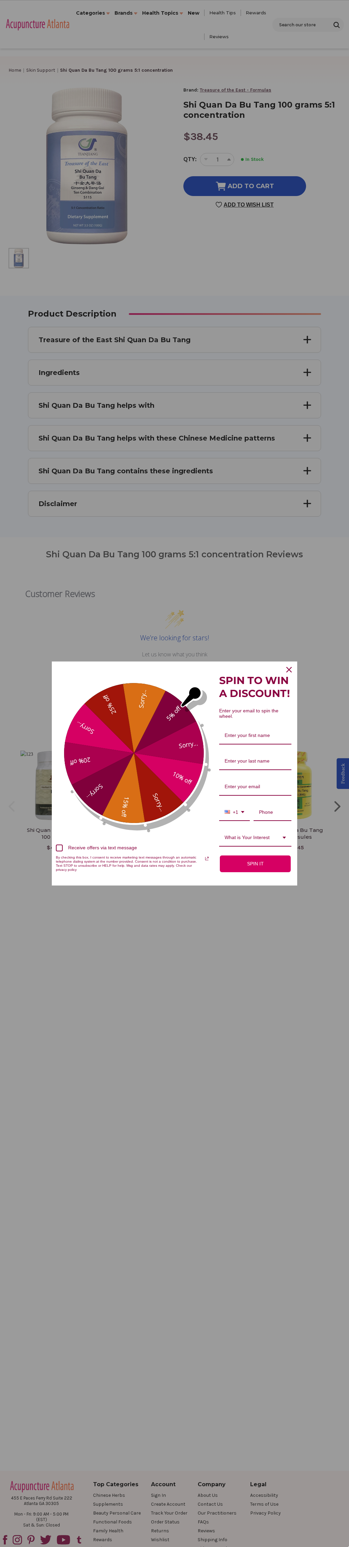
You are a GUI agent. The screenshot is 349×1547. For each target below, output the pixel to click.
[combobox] (234, 812)
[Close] (289, 669)
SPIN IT (255, 863)
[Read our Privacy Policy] (207, 858)
